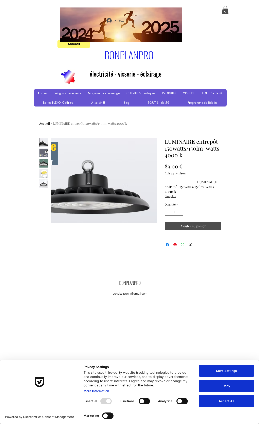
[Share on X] (190, 244)
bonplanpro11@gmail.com (130, 293)
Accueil (44, 123)
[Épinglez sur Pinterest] (175, 244)
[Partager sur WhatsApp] (182, 244)
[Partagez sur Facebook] (167, 244)
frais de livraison (175, 173)
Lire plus (170, 196)
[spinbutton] (174, 211)
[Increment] (180, 211)
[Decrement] (167, 211)
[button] (225, 10)
